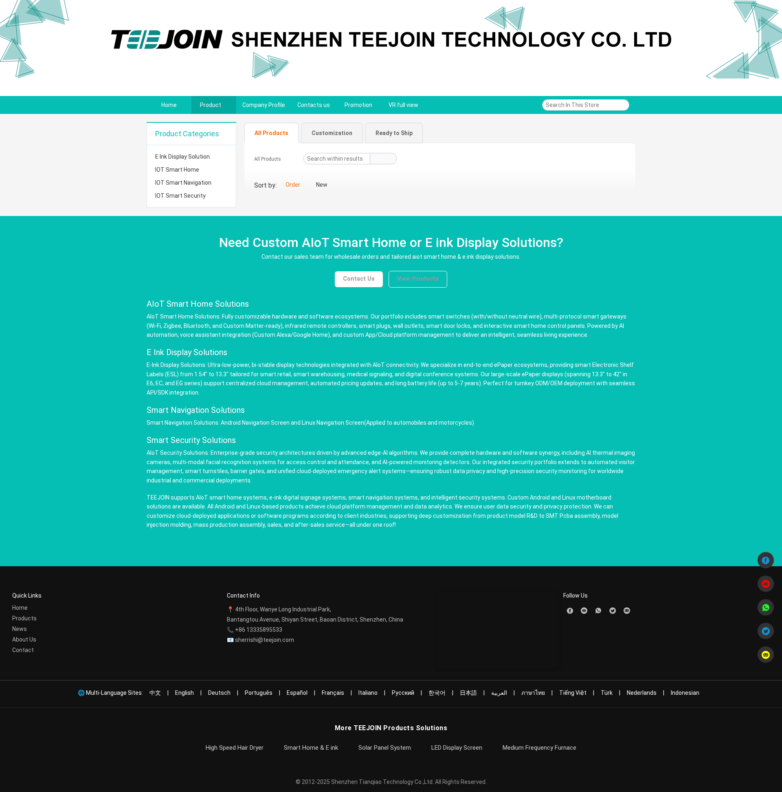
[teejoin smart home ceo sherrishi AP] (598, 610)
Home (20, 607)
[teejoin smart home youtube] (584, 610)
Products (24, 618)
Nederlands (642, 692)
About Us (24, 639)
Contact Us (359, 278)
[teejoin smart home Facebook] (570, 610)
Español (297, 692)
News (19, 629)
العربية (499, 692)
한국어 (437, 692)
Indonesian (685, 692)
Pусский (403, 692)
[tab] (271, 133)
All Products (267, 159)
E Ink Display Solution (182, 156)
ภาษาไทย (533, 692)
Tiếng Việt (572, 692)
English (184, 692)
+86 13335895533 (258, 629)
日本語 (468, 692)
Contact (23, 650)
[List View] (615, 185)
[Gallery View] (623, 185)
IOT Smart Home (177, 169)
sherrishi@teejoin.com (264, 640)
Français (333, 692)
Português (258, 692)
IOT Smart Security (180, 195)
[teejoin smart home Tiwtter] (612, 610)
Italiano (368, 692)
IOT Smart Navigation (183, 182)
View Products (418, 278)
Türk (607, 692)
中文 (155, 692)
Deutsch (219, 692)
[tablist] (439, 132)
